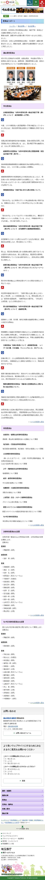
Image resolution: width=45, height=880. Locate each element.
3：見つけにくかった (12, 774)
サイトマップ (6, 833)
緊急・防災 (42, 4)
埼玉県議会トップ (15, 820)
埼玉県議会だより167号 (12, 822)
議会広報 (25, 820)
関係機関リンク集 (8, 843)
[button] (30, 3)
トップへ (12, 26)
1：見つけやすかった (12, 769)
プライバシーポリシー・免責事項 (13, 838)
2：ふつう (8, 761)
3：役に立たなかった (12, 763)
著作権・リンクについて (10, 841)
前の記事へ (22, 26)
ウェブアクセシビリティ (10, 836)
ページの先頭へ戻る (37, 422)
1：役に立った (10, 759)
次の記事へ (32, 26)
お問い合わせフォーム (23, 733)
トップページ (5, 820)
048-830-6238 (13, 726)
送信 (23, 781)
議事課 (13, 718)
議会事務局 (7, 718)
